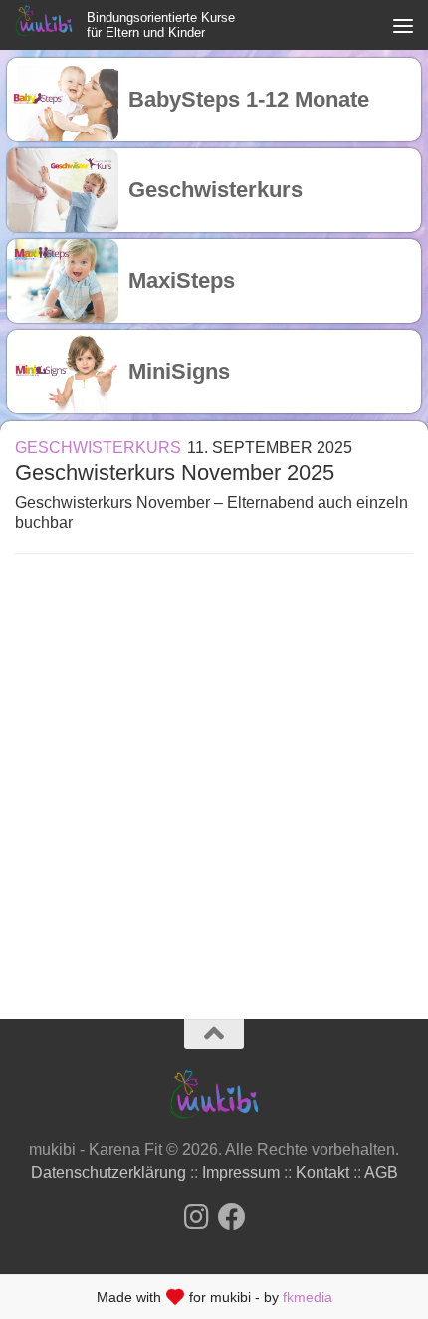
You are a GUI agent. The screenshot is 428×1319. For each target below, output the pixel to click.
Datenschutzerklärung (108, 1172)
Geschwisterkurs (98, 447)
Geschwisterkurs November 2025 (174, 472)
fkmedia (307, 1297)
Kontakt (322, 1172)
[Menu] (403, 25)
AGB (381, 1172)
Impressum (241, 1172)
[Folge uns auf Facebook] (232, 1217)
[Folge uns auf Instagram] (196, 1217)
